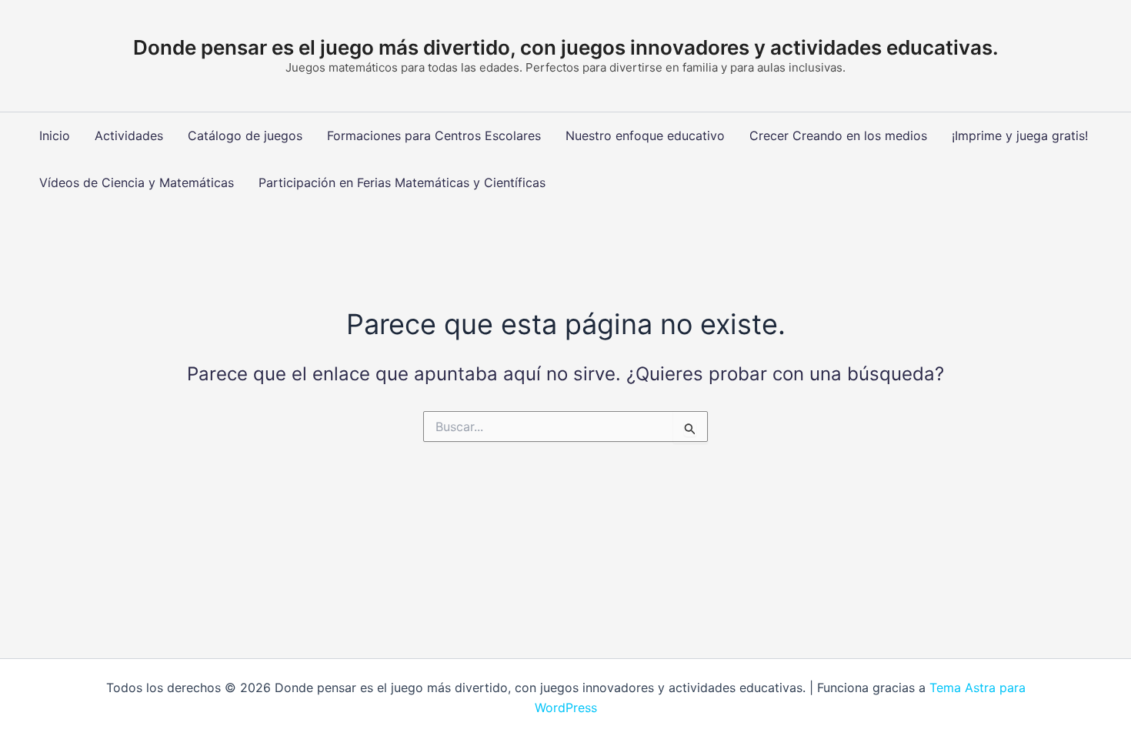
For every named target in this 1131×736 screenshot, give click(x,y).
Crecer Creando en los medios (838, 135)
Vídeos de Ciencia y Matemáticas (136, 182)
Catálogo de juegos (245, 135)
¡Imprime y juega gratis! (1020, 135)
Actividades (129, 135)
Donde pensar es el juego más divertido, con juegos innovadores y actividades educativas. (566, 47)
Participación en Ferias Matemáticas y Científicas (402, 182)
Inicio (54, 135)
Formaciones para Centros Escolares (434, 135)
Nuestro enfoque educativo (645, 135)
